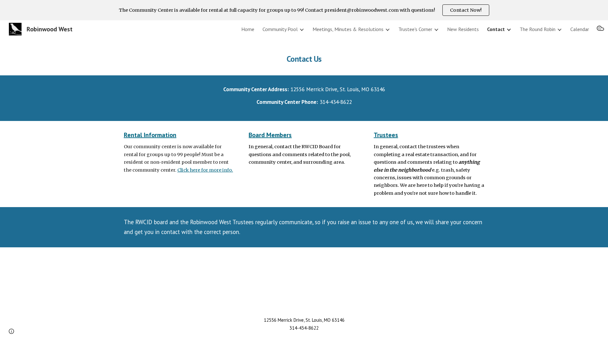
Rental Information (150, 135)
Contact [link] (496, 29)
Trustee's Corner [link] (415, 29)
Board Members (270, 135)
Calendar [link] (579, 29)
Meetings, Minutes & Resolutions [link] (348, 29)
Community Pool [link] (280, 29)
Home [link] (247, 29)
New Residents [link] (463, 29)
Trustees (386, 135)
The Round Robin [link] (537, 29)
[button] (600, 29)
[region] (304, 10)
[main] (304, 57)
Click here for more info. (205, 170)
